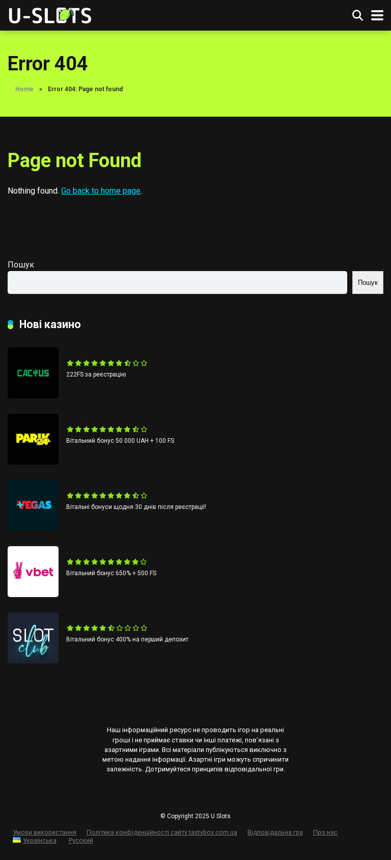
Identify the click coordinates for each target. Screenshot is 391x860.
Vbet (75, 551)
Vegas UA (85, 485)
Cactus (79, 352)
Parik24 (81, 418)
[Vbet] (33, 594)
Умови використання (44, 832)
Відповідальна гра (275, 832)
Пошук (21, 265)
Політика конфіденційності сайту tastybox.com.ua (162, 832)
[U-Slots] (51, 14)
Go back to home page (101, 191)
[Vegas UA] (33, 528)
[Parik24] (33, 462)
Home (24, 89)
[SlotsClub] (33, 660)
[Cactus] (33, 395)
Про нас (325, 832)
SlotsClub (84, 617)
